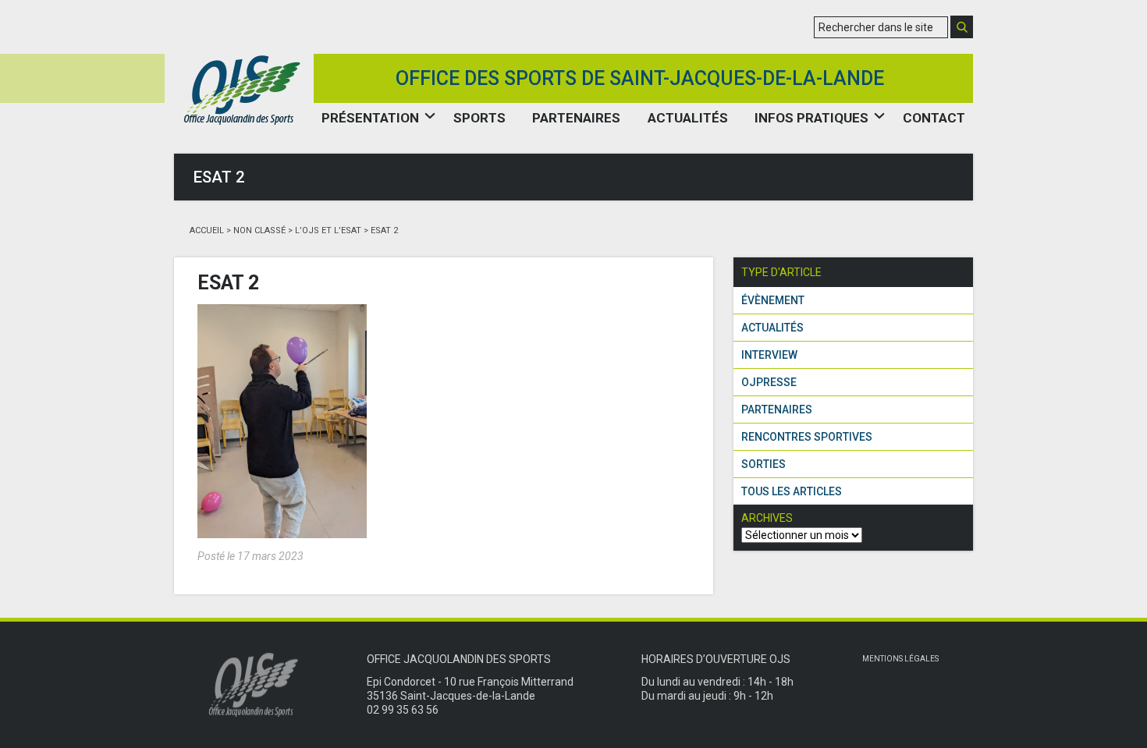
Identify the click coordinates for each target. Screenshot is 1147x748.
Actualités (688, 118)
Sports (479, 118)
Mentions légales (900, 658)
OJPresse (769, 382)
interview (769, 355)
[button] (961, 27)
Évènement (772, 300)
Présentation (370, 118)
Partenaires (576, 118)
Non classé (259, 230)
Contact (934, 118)
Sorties (763, 464)
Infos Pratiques (811, 118)
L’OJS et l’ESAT (328, 230)
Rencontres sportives (806, 437)
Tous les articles (791, 491)
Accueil (207, 230)
